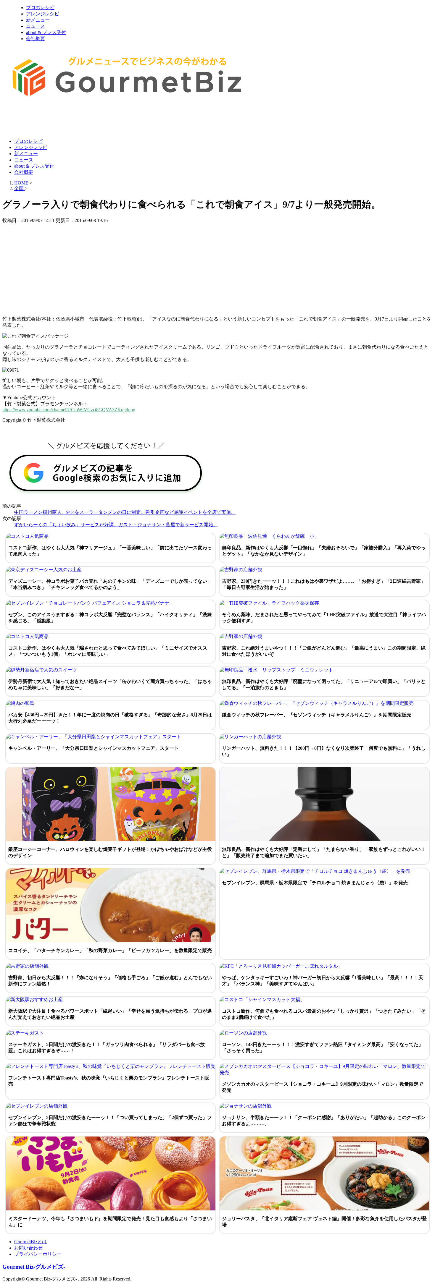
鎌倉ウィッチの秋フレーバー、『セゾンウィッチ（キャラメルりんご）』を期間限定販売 (316, 714)
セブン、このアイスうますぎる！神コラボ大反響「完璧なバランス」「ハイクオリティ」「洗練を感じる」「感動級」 (110, 617)
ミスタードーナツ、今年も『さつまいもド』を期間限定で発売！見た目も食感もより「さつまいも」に (110, 1221)
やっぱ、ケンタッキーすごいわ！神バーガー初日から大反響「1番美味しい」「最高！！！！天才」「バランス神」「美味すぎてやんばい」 (322, 980)
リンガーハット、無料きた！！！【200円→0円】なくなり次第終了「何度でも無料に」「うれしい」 (324, 751)
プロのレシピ (40, 7)
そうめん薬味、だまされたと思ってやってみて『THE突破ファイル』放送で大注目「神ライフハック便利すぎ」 (324, 617)
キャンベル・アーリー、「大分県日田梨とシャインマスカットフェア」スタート (93, 748)
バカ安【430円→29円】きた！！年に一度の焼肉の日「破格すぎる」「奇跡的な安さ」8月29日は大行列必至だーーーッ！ (110, 717)
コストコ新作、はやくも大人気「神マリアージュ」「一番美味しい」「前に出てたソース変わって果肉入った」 (110, 550)
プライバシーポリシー (38, 1254)
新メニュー (38, 19)
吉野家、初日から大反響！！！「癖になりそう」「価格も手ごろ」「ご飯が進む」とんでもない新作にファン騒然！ (110, 980)
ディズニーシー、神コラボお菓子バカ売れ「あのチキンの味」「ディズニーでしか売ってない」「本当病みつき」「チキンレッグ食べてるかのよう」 (110, 584)
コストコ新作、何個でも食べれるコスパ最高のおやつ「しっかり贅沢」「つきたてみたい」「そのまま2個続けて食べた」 (324, 1014)
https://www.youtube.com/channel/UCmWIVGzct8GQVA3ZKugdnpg (68, 409)
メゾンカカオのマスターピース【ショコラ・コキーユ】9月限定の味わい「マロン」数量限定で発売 (322, 1087)
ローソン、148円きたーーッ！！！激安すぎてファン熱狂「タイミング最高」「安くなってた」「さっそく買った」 (322, 1047)
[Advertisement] (110, 119)
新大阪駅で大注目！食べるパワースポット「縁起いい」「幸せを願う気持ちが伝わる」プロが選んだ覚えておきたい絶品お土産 (110, 1014)
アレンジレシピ (42, 13)
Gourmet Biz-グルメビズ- (33, 1267)
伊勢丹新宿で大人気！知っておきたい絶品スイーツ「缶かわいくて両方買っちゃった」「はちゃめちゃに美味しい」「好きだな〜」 (110, 684)
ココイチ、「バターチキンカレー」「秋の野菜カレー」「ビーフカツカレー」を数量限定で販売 (110, 950)
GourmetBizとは (30, 1241)
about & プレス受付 (46, 32)
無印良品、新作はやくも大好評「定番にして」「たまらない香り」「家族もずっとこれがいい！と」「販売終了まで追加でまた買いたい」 (324, 852)
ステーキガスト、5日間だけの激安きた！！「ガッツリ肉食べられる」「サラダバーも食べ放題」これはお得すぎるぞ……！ (106, 1047)
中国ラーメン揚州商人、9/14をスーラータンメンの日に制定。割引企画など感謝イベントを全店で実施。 (125, 512)
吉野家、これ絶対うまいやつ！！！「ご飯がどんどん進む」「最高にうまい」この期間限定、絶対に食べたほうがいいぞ (324, 651)
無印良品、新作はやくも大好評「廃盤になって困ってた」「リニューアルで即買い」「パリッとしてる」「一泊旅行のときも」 (324, 684)
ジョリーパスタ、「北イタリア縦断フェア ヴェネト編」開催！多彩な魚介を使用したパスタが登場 (324, 1221)
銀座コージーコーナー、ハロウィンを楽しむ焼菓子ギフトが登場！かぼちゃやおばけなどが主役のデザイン (110, 852)
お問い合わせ (28, 1247)
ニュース (35, 26)
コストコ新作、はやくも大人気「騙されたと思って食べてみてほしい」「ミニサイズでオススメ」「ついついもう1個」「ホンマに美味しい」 (107, 651)
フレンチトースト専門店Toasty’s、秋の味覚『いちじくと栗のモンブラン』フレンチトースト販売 (108, 1081)
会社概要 (35, 38)
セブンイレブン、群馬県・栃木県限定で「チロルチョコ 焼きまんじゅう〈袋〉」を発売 (315, 882)
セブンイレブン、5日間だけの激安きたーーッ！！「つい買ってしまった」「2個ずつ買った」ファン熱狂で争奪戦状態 (110, 1120)
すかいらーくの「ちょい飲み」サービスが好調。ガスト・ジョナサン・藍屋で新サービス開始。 (116, 524)
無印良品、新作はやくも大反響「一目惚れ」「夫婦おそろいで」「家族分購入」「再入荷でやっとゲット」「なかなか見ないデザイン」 (324, 550)
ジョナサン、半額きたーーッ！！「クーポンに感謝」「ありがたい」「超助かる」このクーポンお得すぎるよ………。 (324, 1120)
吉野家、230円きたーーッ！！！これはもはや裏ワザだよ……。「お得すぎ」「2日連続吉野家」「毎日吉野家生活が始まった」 (324, 584)
